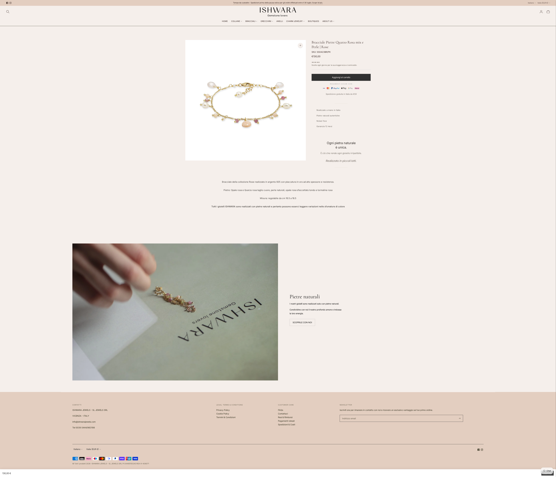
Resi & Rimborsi (285, 417)
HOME (225, 21)
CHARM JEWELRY (294, 21)
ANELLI (279, 21)
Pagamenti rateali (286, 421)
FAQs (280, 410)
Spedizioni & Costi (286, 424)
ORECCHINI (266, 21)
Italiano (531, 3)
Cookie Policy (222, 413)
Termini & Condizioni (225, 417)
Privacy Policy (223, 410)
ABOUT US (327, 21)
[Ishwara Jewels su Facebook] (7, 3)
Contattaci (283, 413)
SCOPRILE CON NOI (302, 322)
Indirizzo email (349, 415)
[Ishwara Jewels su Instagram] (10, 3)
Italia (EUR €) (543, 3)
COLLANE (235, 21)
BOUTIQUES (313, 21)
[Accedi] (541, 12)
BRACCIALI (250, 21)
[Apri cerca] (8, 12)
